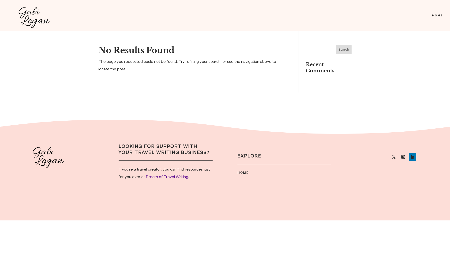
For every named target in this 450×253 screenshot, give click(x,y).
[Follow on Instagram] (403, 157)
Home (437, 15)
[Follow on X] (394, 157)
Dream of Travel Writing (167, 177)
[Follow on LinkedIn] (412, 157)
